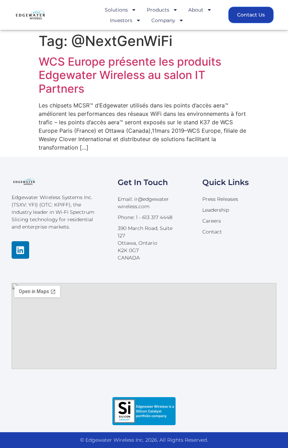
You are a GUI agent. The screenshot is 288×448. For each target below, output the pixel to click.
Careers (211, 221)
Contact (212, 232)
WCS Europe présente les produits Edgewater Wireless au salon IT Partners (130, 75)
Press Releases (220, 199)
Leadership (215, 210)
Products (158, 10)
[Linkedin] (20, 250)
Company (163, 20)
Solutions (116, 10)
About (195, 10)
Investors (121, 20)
